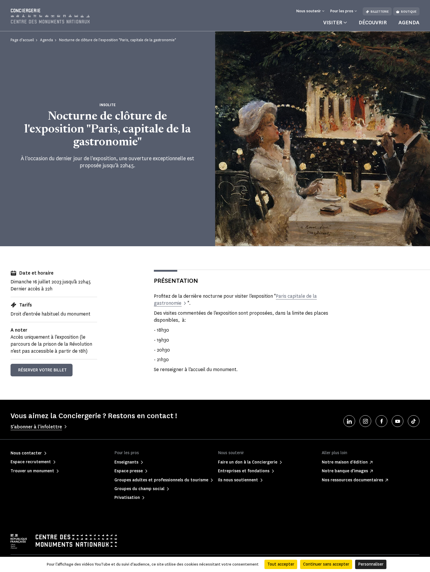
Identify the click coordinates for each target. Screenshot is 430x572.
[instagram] (365, 421)
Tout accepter (280, 564)
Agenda (408, 22)
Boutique (409, 11)
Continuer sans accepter (326, 564)
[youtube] (397, 421)
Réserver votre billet (42, 370)
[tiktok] (413, 421)
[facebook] (381, 421)
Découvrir (373, 22)
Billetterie (380, 11)
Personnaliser (370, 564)
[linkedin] (349, 421)
